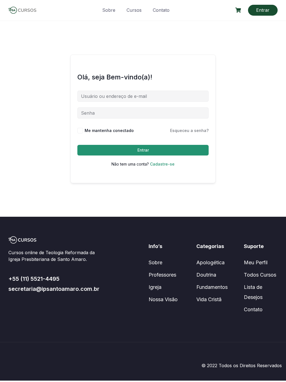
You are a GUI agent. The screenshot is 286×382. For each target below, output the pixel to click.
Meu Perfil (256, 262)
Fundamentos (212, 287)
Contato (161, 10)
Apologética (210, 262)
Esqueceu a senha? (189, 130)
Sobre (108, 10)
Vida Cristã (208, 299)
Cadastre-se (162, 164)
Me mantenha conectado (109, 130)
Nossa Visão (163, 299)
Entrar (263, 10)
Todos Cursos (260, 275)
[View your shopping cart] (238, 10)
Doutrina (206, 275)
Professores (162, 275)
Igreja (155, 287)
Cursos (134, 10)
